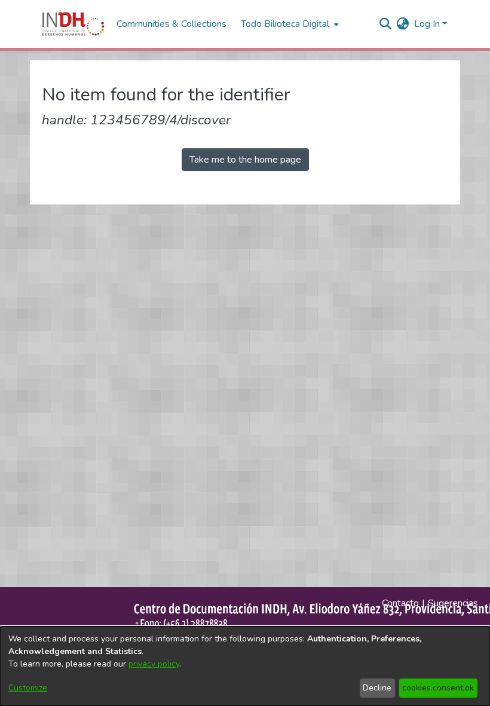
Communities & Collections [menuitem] (171, 23)
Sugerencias (453, 603)
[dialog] (245, 666)
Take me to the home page (245, 159)
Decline (377, 687)
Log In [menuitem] (427, 23)
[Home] (73, 24)
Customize (27, 687)
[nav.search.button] (385, 24)
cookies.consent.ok (438, 687)
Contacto (400, 603)
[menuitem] (403, 24)
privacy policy (153, 664)
